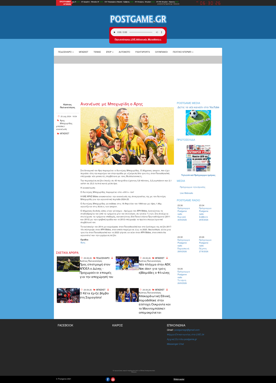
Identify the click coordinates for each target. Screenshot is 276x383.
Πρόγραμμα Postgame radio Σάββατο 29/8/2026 (204, 214)
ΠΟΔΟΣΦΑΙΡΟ (103, 258)
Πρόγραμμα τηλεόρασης (192, 187)
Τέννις (97, 51)
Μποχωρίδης (66, 123)
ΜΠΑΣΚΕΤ (64, 133)
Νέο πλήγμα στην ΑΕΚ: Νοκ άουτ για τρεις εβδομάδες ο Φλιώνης (155, 268)
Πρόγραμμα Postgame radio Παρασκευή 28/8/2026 (183, 245)
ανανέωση (61, 129)
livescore (176, 4)
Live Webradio (186, 193)
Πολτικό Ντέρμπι (182, 51)
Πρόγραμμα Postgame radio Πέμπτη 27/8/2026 (204, 245)
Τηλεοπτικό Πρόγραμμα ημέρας (198, 175)
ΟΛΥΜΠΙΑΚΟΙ (161, 51)
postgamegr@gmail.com (187, 329)
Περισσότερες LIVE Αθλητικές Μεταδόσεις (138, 39)
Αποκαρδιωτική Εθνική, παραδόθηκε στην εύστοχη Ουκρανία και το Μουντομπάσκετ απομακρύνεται (155, 304)
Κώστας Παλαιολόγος (67, 106)
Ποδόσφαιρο (65, 51)
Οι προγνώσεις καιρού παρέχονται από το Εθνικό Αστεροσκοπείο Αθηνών (134, 371)
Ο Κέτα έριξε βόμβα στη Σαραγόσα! (94, 295)
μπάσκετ (60, 126)
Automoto (124, 51)
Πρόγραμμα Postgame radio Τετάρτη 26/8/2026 (183, 277)
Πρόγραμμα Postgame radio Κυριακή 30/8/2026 (183, 214)
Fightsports (142, 51)
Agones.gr (168, 4)
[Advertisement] (138, 77)
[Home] (138, 18)
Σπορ (109, 51)
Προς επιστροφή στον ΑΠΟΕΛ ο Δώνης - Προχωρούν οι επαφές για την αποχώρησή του (96, 270)
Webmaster (179, 379)
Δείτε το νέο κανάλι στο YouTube (198, 107)
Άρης (62, 120)
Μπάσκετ (83, 51)
